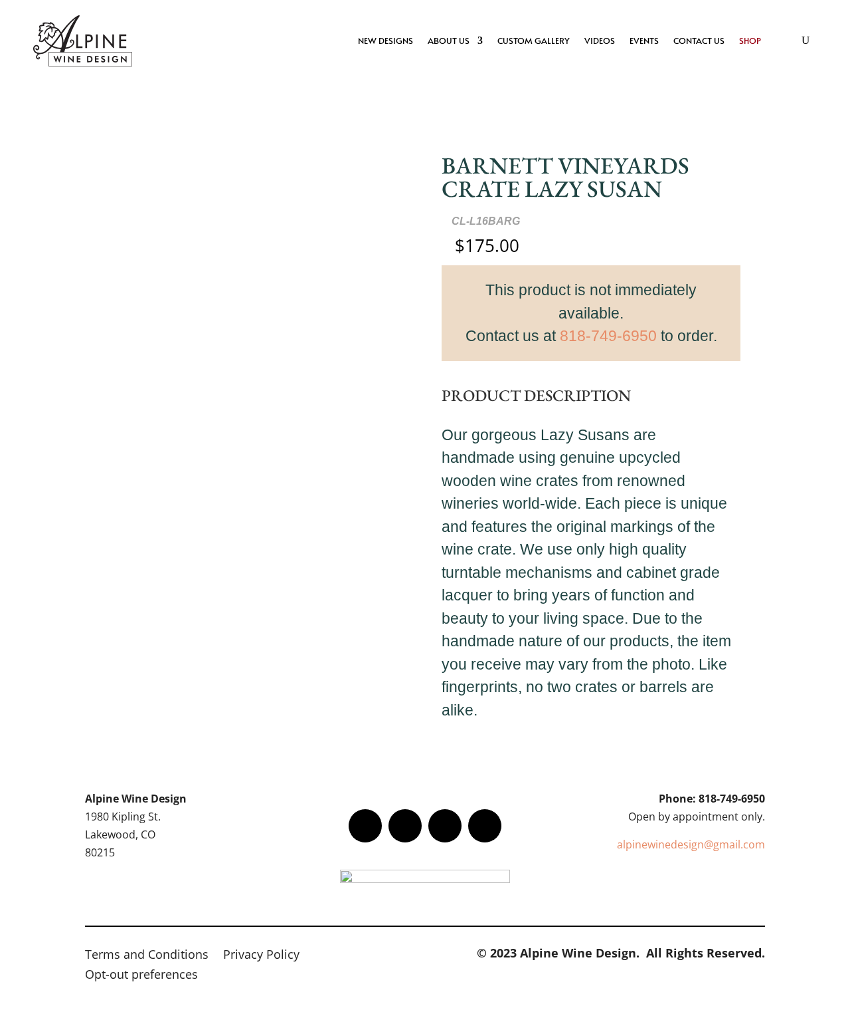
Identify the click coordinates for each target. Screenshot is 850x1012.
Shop (750, 41)
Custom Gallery (533, 41)
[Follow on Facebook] (365, 826)
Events (644, 41)
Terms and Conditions (147, 955)
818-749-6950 (608, 335)
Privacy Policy (261, 955)
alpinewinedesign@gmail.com (691, 844)
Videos (599, 41)
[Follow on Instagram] (445, 826)
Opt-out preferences (141, 975)
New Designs (385, 41)
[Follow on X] (405, 826)
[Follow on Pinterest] (485, 826)
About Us (448, 41)
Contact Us (698, 41)
